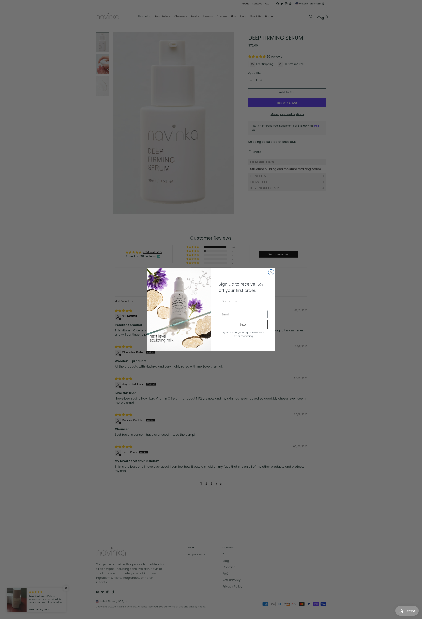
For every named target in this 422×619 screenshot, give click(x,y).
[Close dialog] (271, 272)
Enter (243, 325)
